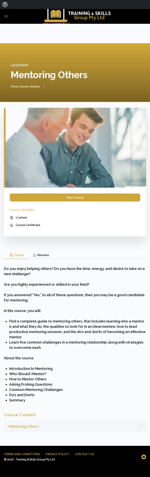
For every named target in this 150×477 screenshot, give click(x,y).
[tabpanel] (75, 331)
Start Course (75, 197)
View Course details (26, 86)
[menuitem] (5, 4)
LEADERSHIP (19, 65)
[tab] (16, 255)
